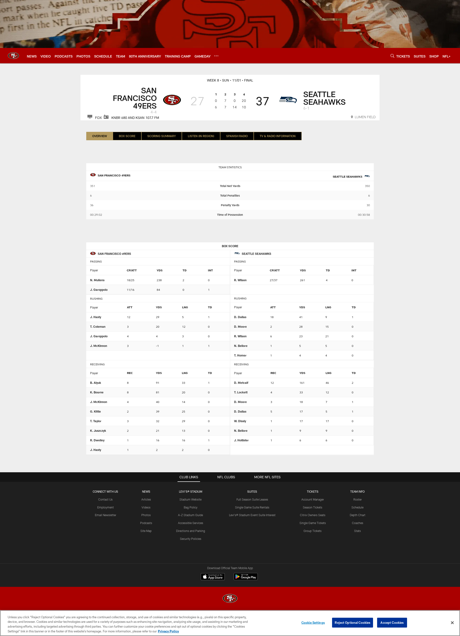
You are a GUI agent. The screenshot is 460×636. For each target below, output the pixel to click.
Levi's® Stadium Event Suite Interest (252, 515)
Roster (357, 499)
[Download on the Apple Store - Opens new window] (212, 577)
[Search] (392, 56)
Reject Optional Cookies (352, 622)
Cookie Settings (313, 622)
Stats (357, 530)
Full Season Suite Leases (252, 499)
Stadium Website (190, 499)
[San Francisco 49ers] (230, 599)
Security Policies (190, 538)
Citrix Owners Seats (312, 515)
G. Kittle (95, 411)
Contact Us (105, 499)
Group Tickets (313, 530)
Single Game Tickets (312, 523)
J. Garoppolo (99, 289)
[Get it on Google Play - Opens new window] (245, 579)
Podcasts (146, 523)
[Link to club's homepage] (13, 55)
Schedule (357, 507)
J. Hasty (95, 317)
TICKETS (312, 491)
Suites (252, 491)
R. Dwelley (97, 440)
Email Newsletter (105, 515)
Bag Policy (190, 507)
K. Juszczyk (98, 430)
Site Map (146, 530)
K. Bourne (97, 392)
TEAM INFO (357, 491)
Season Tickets (312, 507)
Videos (146, 507)
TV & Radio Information (278, 136)
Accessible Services (190, 523)
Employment (105, 507)
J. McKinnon (98, 345)
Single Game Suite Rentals (252, 507)
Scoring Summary (161, 136)
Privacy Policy (168, 631)
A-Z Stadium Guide (190, 515)
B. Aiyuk (95, 382)
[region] (230, 623)
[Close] (452, 622)
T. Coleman (97, 326)
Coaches (357, 523)
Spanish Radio (237, 136)
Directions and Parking (190, 530)
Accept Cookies (392, 622)
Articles (146, 499)
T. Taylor (95, 421)
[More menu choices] (216, 56)
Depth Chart (357, 515)
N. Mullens (97, 280)
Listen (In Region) (201, 136)
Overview (99, 136)
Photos (146, 515)
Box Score (127, 136)
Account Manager (312, 499)
